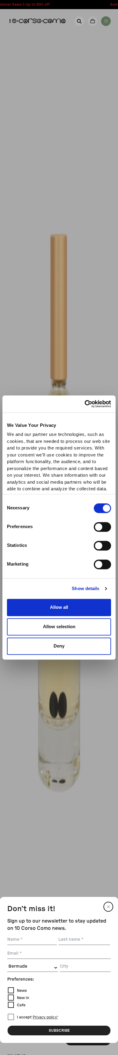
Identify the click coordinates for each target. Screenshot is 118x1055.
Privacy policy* (45, 1017)
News (22, 990)
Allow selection (59, 626)
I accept (37, 1017)
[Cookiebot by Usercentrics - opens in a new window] (85, 404)
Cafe (21, 1005)
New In (23, 998)
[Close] (108, 907)
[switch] (102, 527)
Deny (59, 645)
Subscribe (59, 1030)
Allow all (59, 607)
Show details (85, 588)
